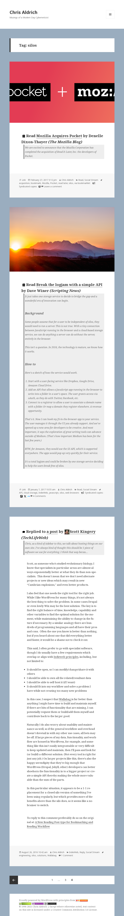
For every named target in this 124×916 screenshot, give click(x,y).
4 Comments (39, 496)
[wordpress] (39, 186)
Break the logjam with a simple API (69, 284)
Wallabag (65, 699)
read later (63, 183)
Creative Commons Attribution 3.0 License (74, 909)
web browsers (72, 492)
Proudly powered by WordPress (36, 900)
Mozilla (45, 183)
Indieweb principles (66, 657)
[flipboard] (21, 496)
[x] (25, 496)
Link (24, 179)
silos (71, 183)
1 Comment (67, 855)
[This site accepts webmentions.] (38, 903)
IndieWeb (43, 492)
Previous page (14, 880)
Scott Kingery (83, 531)
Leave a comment (53, 186)
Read (80, 179)
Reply (82, 852)
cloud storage (30, 492)
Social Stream (91, 179)
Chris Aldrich (24, 12)
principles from (67, 900)
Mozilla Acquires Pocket (59, 135)
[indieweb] (28, 496)
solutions (41, 855)
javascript (54, 492)
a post (52, 531)
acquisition (24, 183)
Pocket (53, 183)
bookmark (36, 183)
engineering (24, 855)
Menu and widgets (110, 18)
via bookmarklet (82, 183)
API (21, 492)
